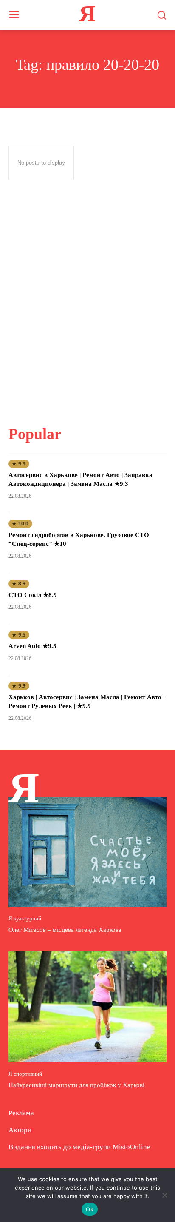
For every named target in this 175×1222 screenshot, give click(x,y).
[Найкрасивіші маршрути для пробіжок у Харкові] (87, 1006)
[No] (164, 1195)
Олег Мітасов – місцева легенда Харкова (64, 929)
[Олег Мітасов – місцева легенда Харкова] (87, 852)
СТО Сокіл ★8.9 (32, 594)
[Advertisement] (87, 301)
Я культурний (24, 918)
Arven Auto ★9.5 (32, 645)
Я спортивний (25, 1073)
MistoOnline (131, 1147)
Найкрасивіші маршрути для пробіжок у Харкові (76, 1085)
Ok (89, 1209)
